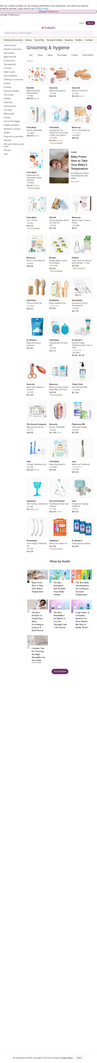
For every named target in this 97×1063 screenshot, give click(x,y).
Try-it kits (7, 68)
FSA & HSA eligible (12, 121)
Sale (6, 154)
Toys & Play (39, 40)
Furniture (7, 87)
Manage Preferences (48, 11)
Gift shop (7, 140)
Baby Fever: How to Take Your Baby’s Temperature (38, 587)
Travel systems (10, 106)
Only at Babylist (10, 76)
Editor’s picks (9, 72)
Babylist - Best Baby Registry (48, 28)
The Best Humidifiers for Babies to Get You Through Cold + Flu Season (60, 620)
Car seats (8, 110)
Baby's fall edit (10, 57)
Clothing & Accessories (13, 40)
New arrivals (9, 53)
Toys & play (8, 95)
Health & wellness (11, 125)
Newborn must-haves (13, 49)
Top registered (10, 64)
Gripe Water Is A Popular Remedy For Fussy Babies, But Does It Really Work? (82, 620)
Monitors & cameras (12, 129)
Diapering (69, 40)
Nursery (29, 40)
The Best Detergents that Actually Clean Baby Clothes (59, 588)
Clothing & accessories (13, 80)
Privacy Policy (41, 8)
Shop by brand (10, 45)
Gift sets (7, 150)
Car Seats (89, 40)
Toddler (7, 133)
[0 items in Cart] (92, 28)
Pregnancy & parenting (13, 136)
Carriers (7, 117)
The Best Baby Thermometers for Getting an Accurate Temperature (82, 588)
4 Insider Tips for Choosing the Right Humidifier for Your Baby (38, 654)
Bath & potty (9, 114)
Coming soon (9, 61)
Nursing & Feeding (54, 40)
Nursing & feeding (11, 91)
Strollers (79, 40)
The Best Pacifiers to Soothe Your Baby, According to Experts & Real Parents (38, 621)
